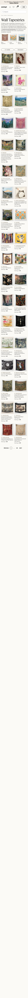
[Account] (10, 7)
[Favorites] (13, 7)
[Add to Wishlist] (3, 54)
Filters (8, 49)
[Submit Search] (3, 11)
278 (17, 448)
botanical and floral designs (9, 29)
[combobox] (14, 11)
